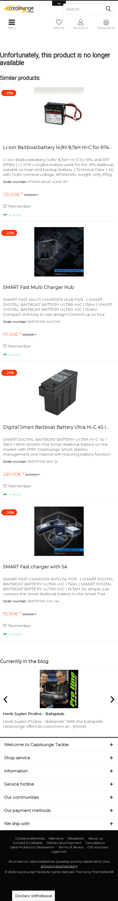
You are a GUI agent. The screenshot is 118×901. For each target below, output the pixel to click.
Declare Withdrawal (33, 895)
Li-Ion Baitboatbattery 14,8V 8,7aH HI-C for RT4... (57, 147)
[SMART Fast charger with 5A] (59, 531)
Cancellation (95, 843)
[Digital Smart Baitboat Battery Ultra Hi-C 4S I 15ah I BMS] (59, 391)
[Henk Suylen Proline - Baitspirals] (59, 689)
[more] (79, 726)
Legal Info (59, 851)
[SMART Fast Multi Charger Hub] (59, 251)
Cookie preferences (29, 838)
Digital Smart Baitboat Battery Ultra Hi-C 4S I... (55, 427)
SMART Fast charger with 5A (35, 566)
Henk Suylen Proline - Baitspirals (33, 713)
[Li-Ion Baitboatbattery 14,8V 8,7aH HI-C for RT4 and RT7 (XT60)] (59, 112)
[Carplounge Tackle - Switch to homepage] (29, 9)
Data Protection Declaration (32, 847)
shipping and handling (59, 866)
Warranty (56, 838)
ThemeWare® (103, 872)
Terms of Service (70, 847)
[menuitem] (106, 24)
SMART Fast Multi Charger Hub (38, 287)
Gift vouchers (98, 847)
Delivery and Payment (64, 843)
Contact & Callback (28, 843)
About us (95, 838)
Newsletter (76, 838)
